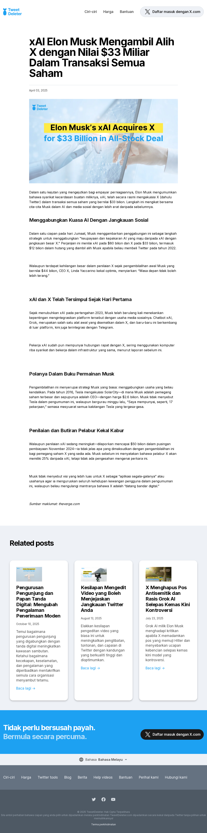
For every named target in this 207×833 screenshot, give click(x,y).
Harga (108, 12)
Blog (67, 777)
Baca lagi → (25, 688)
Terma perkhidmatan (103, 824)
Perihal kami (148, 777)
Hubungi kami (176, 777)
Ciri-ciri (90, 12)
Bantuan (127, 12)
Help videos (103, 777)
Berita (82, 777)
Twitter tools (48, 777)
